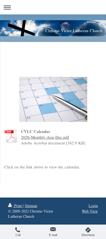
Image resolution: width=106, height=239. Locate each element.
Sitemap (31, 205)
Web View (90, 211)
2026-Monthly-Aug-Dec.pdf (45, 137)
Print (18, 205)
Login (93, 205)
